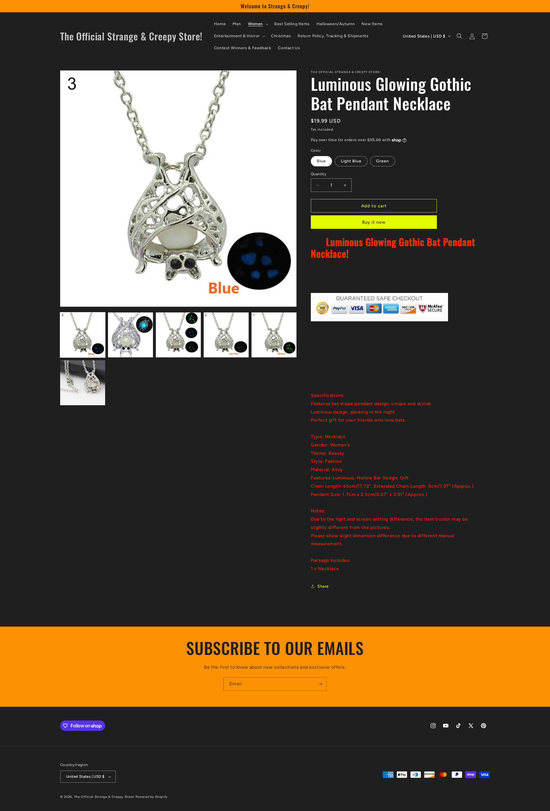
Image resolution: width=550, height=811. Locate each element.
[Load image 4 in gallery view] (226, 334)
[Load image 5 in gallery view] (274, 334)
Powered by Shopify (151, 797)
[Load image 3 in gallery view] (178, 334)
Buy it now (374, 222)
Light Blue (351, 161)
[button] (258, 24)
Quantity (318, 174)
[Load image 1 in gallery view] (82, 334)
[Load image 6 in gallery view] (82, 382)
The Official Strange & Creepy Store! (104, 797)
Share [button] (323, 586)
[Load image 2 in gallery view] (130, 334)
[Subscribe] (320, 684)
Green (382, 161)
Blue (321, 161)
